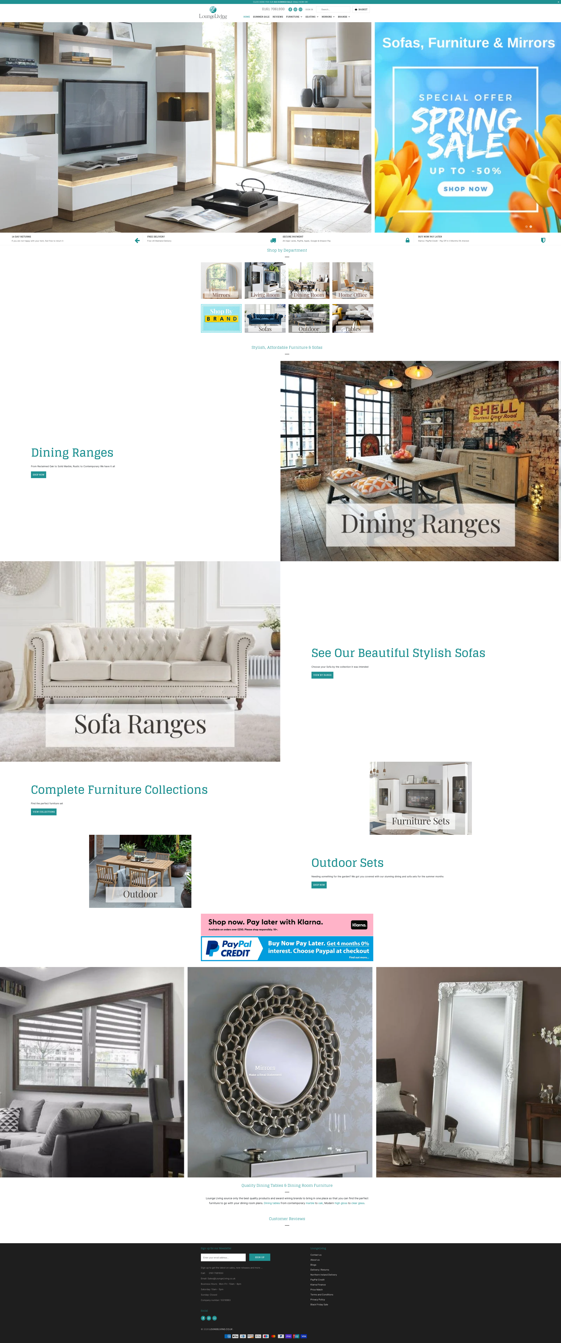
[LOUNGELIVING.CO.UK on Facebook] (290, 9)
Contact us (316, 1254)
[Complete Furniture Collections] (420, 798)
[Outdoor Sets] (140, 871)
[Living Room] (265, 282)
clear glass (357, 1203)
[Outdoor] (309, 320)
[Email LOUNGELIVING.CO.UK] (300, 9)
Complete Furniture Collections (119, 789)
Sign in (309, 9)
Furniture (293, 17)
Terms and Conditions (321, 1294)
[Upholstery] (265, 320)
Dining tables (272, 1203)
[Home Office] (352, 282)
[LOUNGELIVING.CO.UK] (213, 12)
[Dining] (309, 282)
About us (315, 1259)
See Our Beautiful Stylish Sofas (398, 652)
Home (246, 17)
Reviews (278, 17)
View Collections (44, 812)
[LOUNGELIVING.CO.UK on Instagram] (295, 9)
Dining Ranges (72, 452)
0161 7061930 (273, 9)
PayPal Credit (317, 1279)
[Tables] (352, 320)
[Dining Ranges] (420, 461)
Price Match (316, 1289)
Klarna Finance (318, 1284)
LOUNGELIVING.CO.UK (221, 1329)
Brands (343, 17)
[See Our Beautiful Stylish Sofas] (140, 661)
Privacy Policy (317, 1299)
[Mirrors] (221, 282)
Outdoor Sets (347, 862)
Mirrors (327, 17)
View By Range (322, 675)
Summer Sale (261, 17)
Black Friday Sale (319, 1304)
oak (320, 1203)
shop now (38, 475)
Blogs (313, 1264)
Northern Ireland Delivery (323, 1274)
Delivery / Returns (319, 1269)
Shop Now (319, 885)
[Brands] (221, 320)
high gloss (341, 1203)
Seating (310, 17)
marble (310, 1203)
